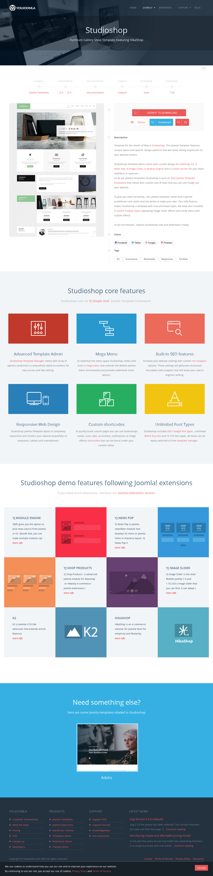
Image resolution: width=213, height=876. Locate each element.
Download (164, 122)
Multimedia (149, 259)
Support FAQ (99, 819)
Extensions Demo (62, 841)
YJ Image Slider (134, 168)
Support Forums (101, 824)
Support (122, 92)
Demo (141, 122)
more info (17, 542)
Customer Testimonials (25, 819)
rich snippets (199, 360)
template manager (187, 440)
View (146, 92)
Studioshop (158, 145)
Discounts (198, 858)
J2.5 (61, 92)
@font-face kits (153, 435)
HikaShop (185, 164)
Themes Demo (60, 846)
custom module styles (128, 210)
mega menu (93, 365)
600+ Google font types (180, 431)
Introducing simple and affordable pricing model (160, 835)
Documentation (95, 92)
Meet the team (20, 824)
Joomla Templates (39, 92)
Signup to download (162, 113)
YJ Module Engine (154, 168)
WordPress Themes (63, 830)
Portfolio (183, 259)
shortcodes (94, 440)
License (148, 858)
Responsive (167, 259)
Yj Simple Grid (99, 301)
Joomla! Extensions (62, 824)
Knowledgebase (101, 830)
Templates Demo (61, 835)
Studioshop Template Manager (27, 360)
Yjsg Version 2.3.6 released (146, 819)
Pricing (16, 830)
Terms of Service (164, 858)
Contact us (18, 841)
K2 (192, 164)
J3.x (69, 92)
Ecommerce (131, 259)
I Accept (201, 867)
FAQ (14, 835)
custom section (179, 168)
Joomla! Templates (62, 819)
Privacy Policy (183, 858)
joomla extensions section (136, 493)
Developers (18, 846)
